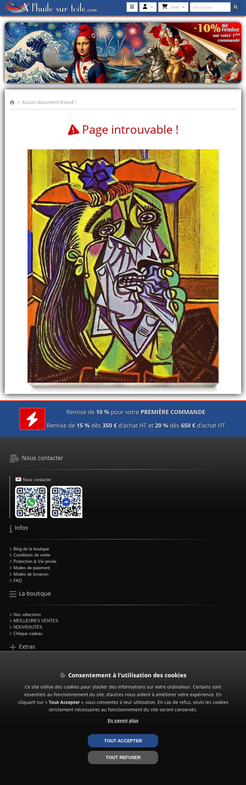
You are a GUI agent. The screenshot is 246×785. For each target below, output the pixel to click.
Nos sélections (27, 614)
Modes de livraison (30, 574)
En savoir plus (123, 720)
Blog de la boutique (31, 549)
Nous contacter (37, 479)
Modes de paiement (31, 567)
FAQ (17, 580)
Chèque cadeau (27, 633)
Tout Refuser (123, 757)
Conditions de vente (31, 555)
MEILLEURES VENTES (35, 620)
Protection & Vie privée (34, 561)
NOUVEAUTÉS (27, 627)
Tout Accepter (123, 740)
